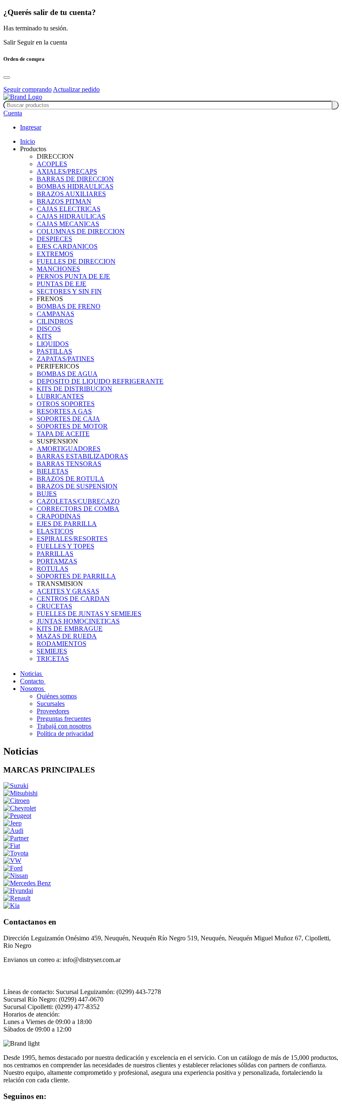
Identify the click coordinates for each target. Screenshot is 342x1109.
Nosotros (32, 688)
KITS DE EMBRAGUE (70, 628)
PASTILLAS (54, 351)
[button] (12, 113)
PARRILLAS (55, 553)
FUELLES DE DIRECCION (76, 261)
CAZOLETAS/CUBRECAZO (78, 501)
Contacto (32, 681)
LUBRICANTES (60, 396)
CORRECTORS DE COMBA (78, 508)
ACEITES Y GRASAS (68, 591)
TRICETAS (53, 658)
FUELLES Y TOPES (65, 546)
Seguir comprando (27, 89)
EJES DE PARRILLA (67, 523)
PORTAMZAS (57, 561)
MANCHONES (58, 268)
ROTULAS (52, 568)
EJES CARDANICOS (67, 246)
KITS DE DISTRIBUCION (74, 388)
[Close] (6, 77)
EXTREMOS (55, 253)
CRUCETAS (54, 606)
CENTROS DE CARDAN (73, 598)
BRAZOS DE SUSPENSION (77, 486)
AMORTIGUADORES (69, 448)
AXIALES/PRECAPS (67, 171)
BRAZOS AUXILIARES (71, 193)
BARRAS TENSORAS (69, 463)
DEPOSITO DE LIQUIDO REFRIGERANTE (100, 381)
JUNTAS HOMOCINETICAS (78, 621)
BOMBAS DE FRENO (69, 306)
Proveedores (53, 711)
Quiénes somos (57, 696)
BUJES (47, 493)
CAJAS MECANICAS (68, 223)
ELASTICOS (55, 531)
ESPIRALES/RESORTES (72, 538)
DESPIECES (54, 238)
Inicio (27, 141)
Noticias (31, 673)
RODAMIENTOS (61, 643)
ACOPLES (52, 163)
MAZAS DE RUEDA (67, 636)
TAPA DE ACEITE (63, 433)
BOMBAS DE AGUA (67, 373)
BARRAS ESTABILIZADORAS (82, 456)
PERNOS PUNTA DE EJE (73, 276)
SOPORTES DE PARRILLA (76, 576)
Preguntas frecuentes (64, 718)
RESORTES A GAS (64, 411)
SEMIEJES (52, 651)
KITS (44, 336)
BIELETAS (52, 471)
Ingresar (30, 127)
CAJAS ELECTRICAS (69, 208)
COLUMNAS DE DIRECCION (81, 231)
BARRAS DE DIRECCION (75, 178)
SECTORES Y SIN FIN (69, 291)
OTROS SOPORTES (66, 403)
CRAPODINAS (58, 516)
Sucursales (51, 703)
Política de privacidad (65, 733)
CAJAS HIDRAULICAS (71, 216)
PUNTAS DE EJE (61, 283)
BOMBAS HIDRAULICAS (75, 186)
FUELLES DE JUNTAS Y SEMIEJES (89, 613)
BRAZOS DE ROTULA (70, 478)
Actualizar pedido (76, 89)
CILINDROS (55, 321)
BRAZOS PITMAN (64, 201)
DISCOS (49, 328)
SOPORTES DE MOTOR (72, 426)
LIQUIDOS (53, 343)
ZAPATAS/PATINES (65, 358)
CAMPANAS (55, 313)
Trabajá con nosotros (64, 726)
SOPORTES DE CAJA (68, 418)
